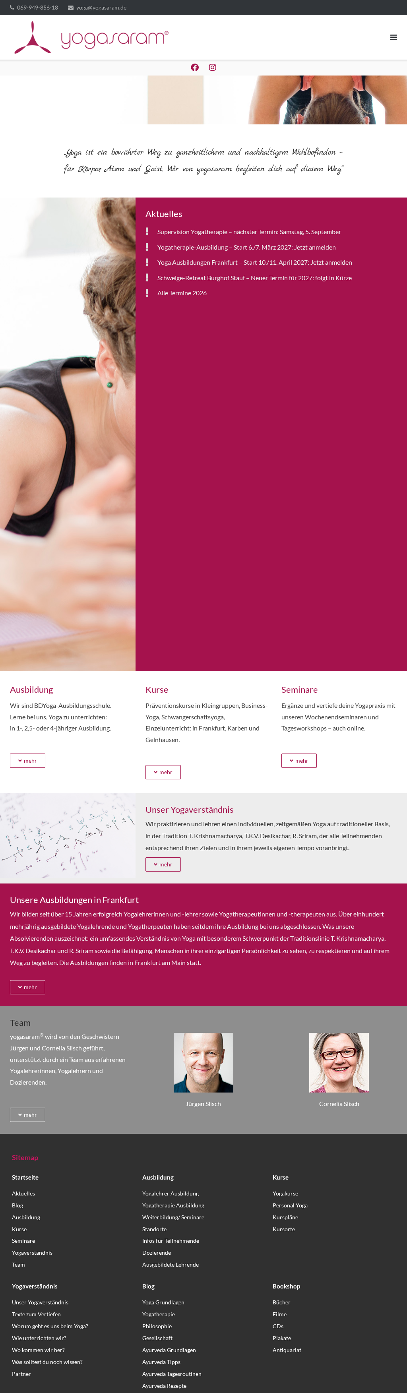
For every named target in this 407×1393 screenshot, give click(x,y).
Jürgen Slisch (203, 1103)
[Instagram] (213, 68)
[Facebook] (195, 68)
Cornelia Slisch (339, 1103)
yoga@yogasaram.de (101, 7)
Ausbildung (31, 689)
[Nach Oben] (387, 1374)
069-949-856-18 (37, 7)
